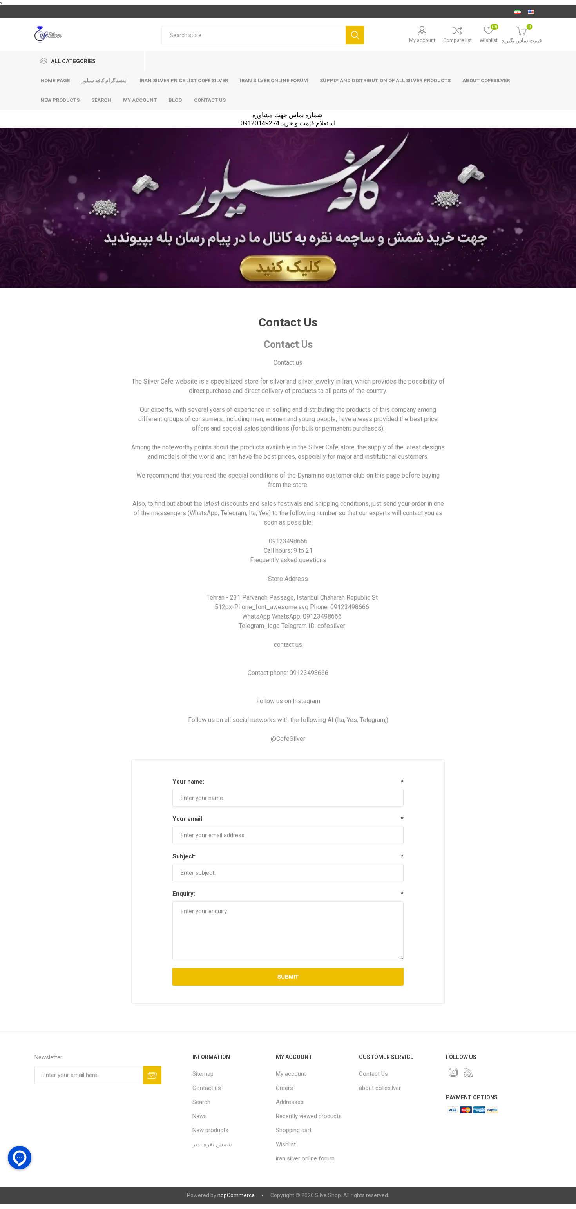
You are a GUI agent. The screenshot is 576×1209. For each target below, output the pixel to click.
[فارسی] (517, 11)
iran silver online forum (274, 80)
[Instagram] (453, 1072)
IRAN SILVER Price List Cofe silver (183, 80)
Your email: (188, 818)
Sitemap (203, 1073)
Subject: (184, 856)
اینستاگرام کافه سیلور (105, 80)
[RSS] (468, 1072)
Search (355, 35)
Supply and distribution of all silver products (385, 80)
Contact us (210, 100)
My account (422, 40)
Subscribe (152, 1075)
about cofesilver (486, 80)
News (199, 1116)
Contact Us (373, 1073)
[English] (531, 11)
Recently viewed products (309, 1116)
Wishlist (286, 1144)
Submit (288, 977)
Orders (284, 1087)
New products (60, 100)
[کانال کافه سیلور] (288, 208)
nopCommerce (236, 1195)
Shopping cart (294, 1130)
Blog (175, 100)
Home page (55, 80)
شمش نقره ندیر (212, 1144)
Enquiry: (183, 893)
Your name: (188, 781)
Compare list (457, 40)
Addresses (290, 1102)
